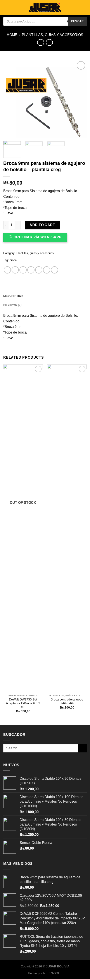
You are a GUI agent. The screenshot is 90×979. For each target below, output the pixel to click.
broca (13, 260)
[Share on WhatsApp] (7, 270)
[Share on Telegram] (54, 270)
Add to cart (42, 225)
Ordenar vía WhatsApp (38, 237)
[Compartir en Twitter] (23, 270)
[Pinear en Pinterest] (38, 270)
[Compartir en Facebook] (15, 270)
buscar (77, 21)
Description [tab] (13, 296)
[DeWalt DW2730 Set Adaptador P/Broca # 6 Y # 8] (23, 528)
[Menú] (6, 7)
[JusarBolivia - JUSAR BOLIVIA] (45, 7)
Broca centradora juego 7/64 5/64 (67, 701)
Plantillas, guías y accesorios (52, 35)
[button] (37, 239)
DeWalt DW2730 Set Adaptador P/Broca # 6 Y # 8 (23, 703)
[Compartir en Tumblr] (46, 270)
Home (12, 35)
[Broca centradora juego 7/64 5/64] (67, 528)
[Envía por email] (31, 270)
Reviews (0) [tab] (12, 304)
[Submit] (82, 748)
